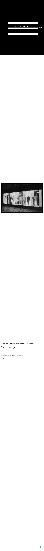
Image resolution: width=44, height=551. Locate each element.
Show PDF (4, 358)
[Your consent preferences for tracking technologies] (40, 547)
